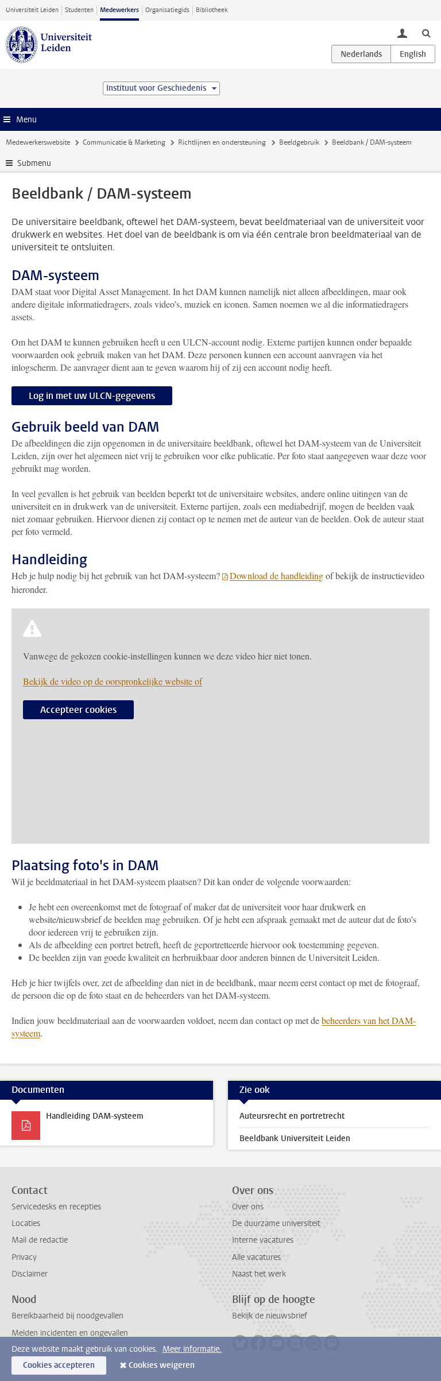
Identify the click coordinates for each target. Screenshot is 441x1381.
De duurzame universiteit (276, 1223)
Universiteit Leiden (32, 10)
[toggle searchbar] (426, 33)
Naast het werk (259, 1273)
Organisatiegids (167, 10)
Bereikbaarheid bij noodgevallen (67, 1315)
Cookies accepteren (59, 1365)
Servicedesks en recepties (56, 1206)
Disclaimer (29, 1273)
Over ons (248, 1206)
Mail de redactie (39, 1240)
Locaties (25, 1223)
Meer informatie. (192, 1349)
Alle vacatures (256, 1257)
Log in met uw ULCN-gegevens (92, 396)
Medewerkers (119, 10)
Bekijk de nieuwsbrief (269, 1315)
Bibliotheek (212, 10)
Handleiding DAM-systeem (95, 1116)
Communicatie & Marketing (124, 142)
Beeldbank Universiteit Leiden (294, 1138)
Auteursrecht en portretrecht (292, 1116)
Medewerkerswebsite (38, 142)
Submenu (34, 163)
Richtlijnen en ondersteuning (222, 142)
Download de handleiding (276, 575)
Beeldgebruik (299, 142)
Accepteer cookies (78, 710)
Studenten (79, 10)
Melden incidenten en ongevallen (69, 1333)
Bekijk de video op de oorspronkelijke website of (112, 681)
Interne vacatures (262, 1240)
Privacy (24, 1257)
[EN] (412, 54)
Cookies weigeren (162, 1365)
